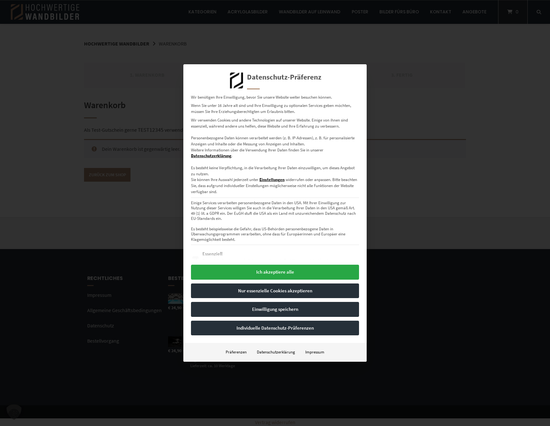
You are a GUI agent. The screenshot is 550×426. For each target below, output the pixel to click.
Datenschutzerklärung (211, 155)
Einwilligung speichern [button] (275, 309)
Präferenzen (236, 352)
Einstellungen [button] (272, 179)
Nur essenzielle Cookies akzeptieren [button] (275, 291)
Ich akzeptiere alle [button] (275, 272)
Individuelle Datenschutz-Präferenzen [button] (275, 328)
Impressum (314, 352)
